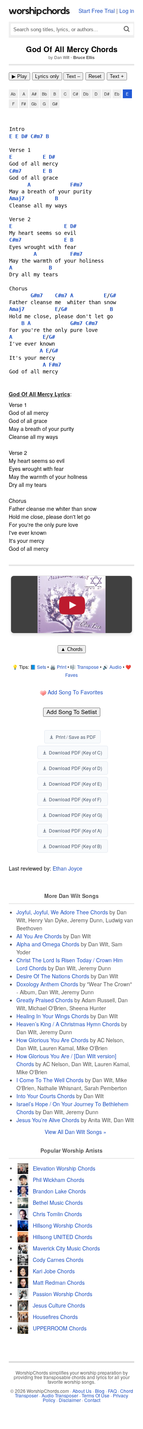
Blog (99, 1391)
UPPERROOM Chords (60, 1328)
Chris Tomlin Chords (57, 1213)
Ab (13, 94)
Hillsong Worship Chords (62, 1225)
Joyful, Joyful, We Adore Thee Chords (62, 912)
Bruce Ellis (84, 57)
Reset (94, 76)
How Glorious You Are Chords (52, 1040)
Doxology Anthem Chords (47, 984)
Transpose (88, 666)
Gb (34, 104)
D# (106, 94)
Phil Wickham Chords (58, 1179)
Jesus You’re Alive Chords (47, 1120)
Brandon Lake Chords (59, 1191)
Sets (41, 666)
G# (55, 104)
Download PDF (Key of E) (75, 783)
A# (34, 94)
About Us (82, 1391)
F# (23, 104)
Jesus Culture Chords (59, 1305)
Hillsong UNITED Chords (62, 1236)
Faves (71, 674)
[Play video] (71, 605)
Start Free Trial (97, 10)
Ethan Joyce (67, 868)
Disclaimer (70, 1400)
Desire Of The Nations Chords (52, 976)
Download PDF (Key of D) (75, 768)
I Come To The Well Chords (50, 1080)
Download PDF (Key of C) (75, 752)
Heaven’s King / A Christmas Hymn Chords (68, 1024)
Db (85, 94)
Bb (44, 94)
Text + (117, 76)
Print (61, 666)
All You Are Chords (39, 936)
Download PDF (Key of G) (75, 815)
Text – (73, 76)
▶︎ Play (19, 76)
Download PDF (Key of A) (75, 830)
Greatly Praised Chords (44, 1000)
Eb (116, 94)
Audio (115, 666)
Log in (126, 10)
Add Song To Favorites (74, 692)
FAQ (112, 1391)
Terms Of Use (95, 1395)
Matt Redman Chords (59, 1282)
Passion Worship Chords (62, 1293)
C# (75, 94)
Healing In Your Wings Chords (52, 1016)
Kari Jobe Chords (54, 1270)
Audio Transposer (60, 1395)
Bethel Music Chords (58, 1202)
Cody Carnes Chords (58, 1259)
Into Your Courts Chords (45, 1096)
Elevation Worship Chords (64, 1168)
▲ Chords (72, 649)
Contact (92, 1400)
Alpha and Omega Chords (47, 944)
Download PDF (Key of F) (75, 799)
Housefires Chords (55, 1316)
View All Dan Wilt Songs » (75, 1132)
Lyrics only (47, 76)
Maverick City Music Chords (66, 1248)
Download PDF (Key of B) (75, 846)
